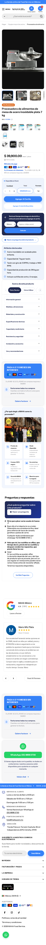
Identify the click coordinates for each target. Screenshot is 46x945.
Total (25, 186)
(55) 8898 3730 (13, 812)
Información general (13, 299)
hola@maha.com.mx (15, 820)
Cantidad (9, 186)
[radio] (5, 127)
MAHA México (25, 603)
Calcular (23, 230)
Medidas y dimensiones (14, 307)
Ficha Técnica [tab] (14, 290)
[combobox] (23, 16)
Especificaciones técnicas (15, 322)
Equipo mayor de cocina (16, 24)
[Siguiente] (40, 290)
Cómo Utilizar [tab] (28, 290)
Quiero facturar (21, 401)
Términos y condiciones (11, 922)
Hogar (4, 24)
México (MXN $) (12, 896)
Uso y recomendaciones (14, 351)
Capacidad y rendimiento (15, 329)
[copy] (12, 119)
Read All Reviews (33, 678)
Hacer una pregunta (20, 512)
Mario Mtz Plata (26, 627)
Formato (38, 186)
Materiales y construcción (15, 314)
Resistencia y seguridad (14, 336)
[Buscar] (41, 16)
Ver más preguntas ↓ (23, 575)
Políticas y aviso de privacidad (14, 918)
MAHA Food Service (16, 926)
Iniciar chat (21, 777)
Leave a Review (15, 613)
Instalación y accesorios (14, 344)
